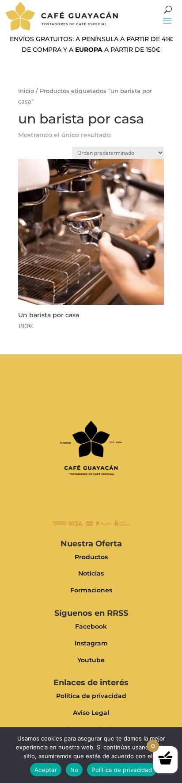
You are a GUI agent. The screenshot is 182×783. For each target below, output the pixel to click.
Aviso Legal (91, 713)
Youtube (91, 660)
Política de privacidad (91, 696)
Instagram (91, 643)
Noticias (91, 573)
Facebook (91, 626)
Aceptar (45, 769)
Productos (91, 557)
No (74, 769)
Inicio (26, 91)
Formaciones (91, 590)
